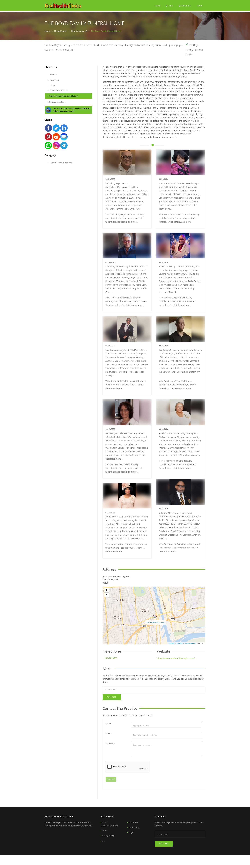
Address (53, 74)
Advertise (133, 822)
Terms (104, 830)
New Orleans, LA (79, 31)
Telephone (54, 80)
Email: (109, 733)
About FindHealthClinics (109, 824)
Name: (109, 723)
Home (157, 5)
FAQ (103, 840)
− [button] (106, 594)
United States (60, 31)
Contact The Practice (58, 90)
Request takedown (57, 102)
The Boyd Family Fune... (155, 622)
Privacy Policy (107, 835)
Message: (110, 743)
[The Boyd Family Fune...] (155, 616)
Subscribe (111, 697)
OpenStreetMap (190, 643)
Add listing (134, 827)
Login (199, 5)
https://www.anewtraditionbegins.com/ (176, 658)
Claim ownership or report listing (63, 96)
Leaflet (171, 643)
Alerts (52, 85)
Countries (185, 5)
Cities (170, 5)
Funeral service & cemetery (61, 162)
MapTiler (180, 643)
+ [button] (106, 590)
